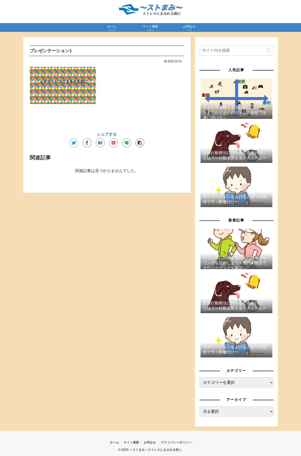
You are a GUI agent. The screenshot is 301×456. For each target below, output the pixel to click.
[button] (269, 50)
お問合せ (150, 442)
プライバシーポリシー (176, 442)
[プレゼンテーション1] (100, 142)
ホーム (114, 442)
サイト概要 (131, 442)
